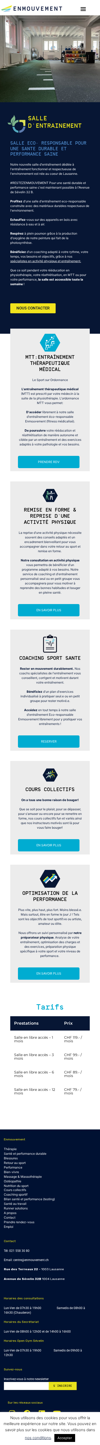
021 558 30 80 (19, 1251)
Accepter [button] (64, 1438)
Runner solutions (16, 1208)
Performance (13, 1167)
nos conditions (38, 1437)
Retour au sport (15, 1163)
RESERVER (49, 741)
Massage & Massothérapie (23, 1176)
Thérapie (10, 1149)
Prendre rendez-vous (19, 1222)
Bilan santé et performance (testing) (29, 1199)
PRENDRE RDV (48, 462)
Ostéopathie (12, 1181)
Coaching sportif (15, 1194)
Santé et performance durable (25, 1153)
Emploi (8, 1227)
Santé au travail (15, 1204)
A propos (10, 1213)
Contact (9, 1217)
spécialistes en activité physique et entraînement (45, 261)
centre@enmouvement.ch (31, 1260)
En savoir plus (48, 610)
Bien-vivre (11, 1172)
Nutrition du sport (16, 1186)
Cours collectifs (15, 1190)
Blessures (11, 1158)
